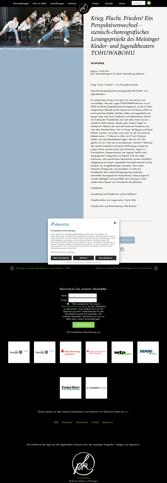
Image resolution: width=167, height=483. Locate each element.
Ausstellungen (57, 3)
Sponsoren (108, 422)
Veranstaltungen (21, 3)
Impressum (67, 422)
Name (64, 295)
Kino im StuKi (39, 3)
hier (126, 411)
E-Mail (64, 300)
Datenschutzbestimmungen (74, 306)
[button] (122, 249)
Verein (122, 3)
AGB (56, 422)
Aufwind (72, 3)
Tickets (95, 3)
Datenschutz (82, 422)
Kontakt (109, 3)
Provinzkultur (83, 477)
